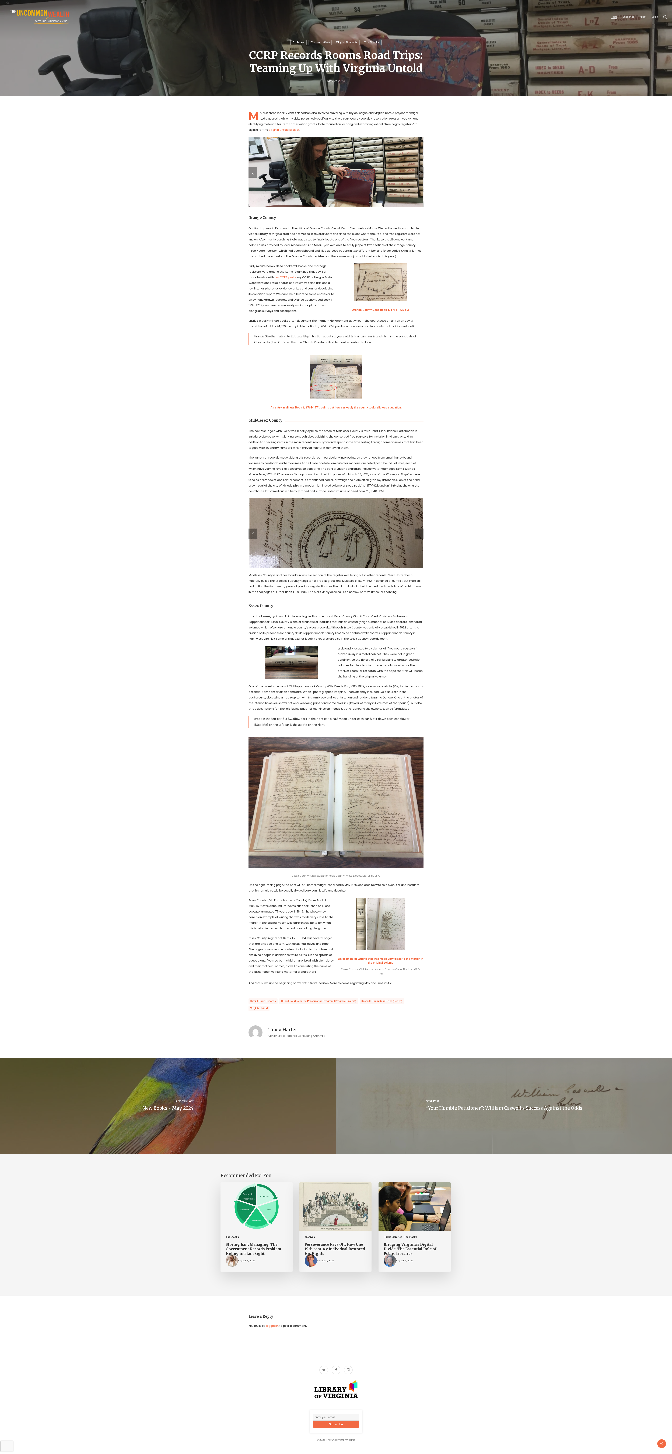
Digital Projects (347, 42)
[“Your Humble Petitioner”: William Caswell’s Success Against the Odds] (504, 1106)
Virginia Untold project (284, 130)
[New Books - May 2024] (168, 1106)
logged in (272, 1326)
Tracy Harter (282, 1030)
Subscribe (336, 1424)
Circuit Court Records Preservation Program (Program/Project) (318, 1001)
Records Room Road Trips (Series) (381, 1001)
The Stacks (372, 42)
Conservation (320, 42)
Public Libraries (393, 1237)
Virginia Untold (259, 1008)
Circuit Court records (263, 1001)
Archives (298, 42)
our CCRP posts (285, 277)
